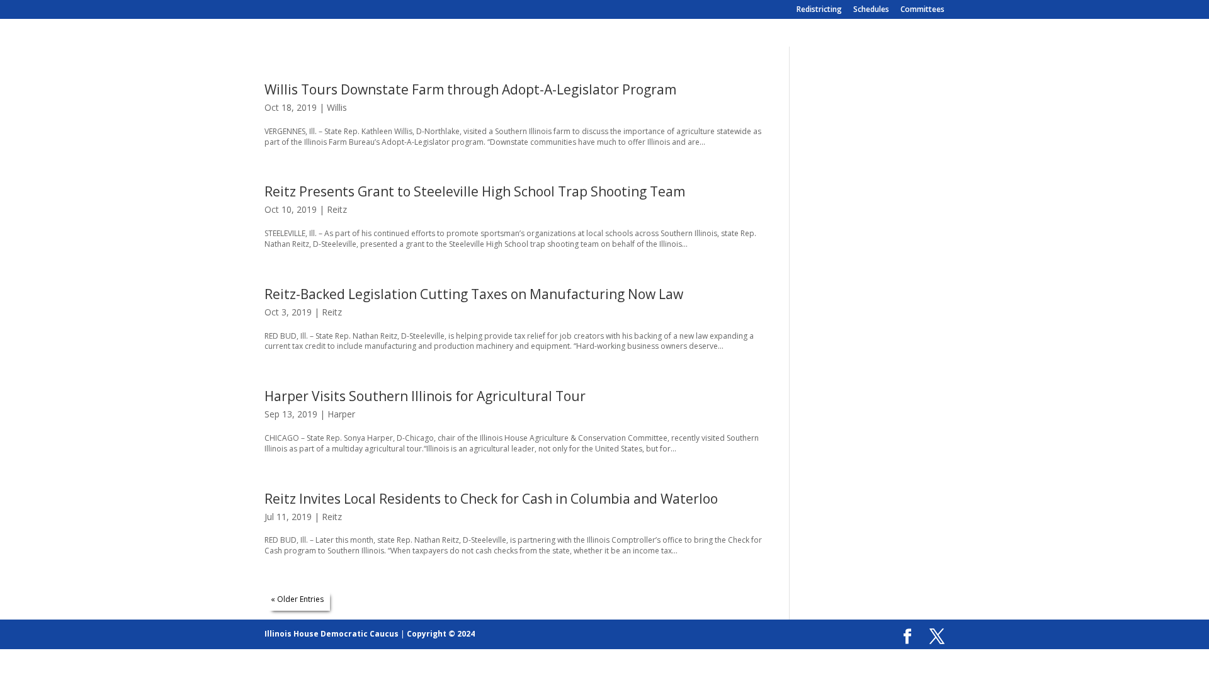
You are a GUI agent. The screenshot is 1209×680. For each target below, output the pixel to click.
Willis (337, 107)
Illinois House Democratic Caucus (331, 633)
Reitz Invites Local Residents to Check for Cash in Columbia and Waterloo (491, 498)
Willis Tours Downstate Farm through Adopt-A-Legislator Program (470, 89)
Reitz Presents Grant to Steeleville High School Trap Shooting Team (474, 191)
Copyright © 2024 (441, 633)
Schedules (871, 10)
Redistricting (819, 10)
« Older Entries (297, 599)
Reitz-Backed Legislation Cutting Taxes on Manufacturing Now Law (473, 294)
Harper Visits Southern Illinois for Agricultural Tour (425, 396)
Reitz (337, 209)
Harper (341, 414)
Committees (922, 10)
